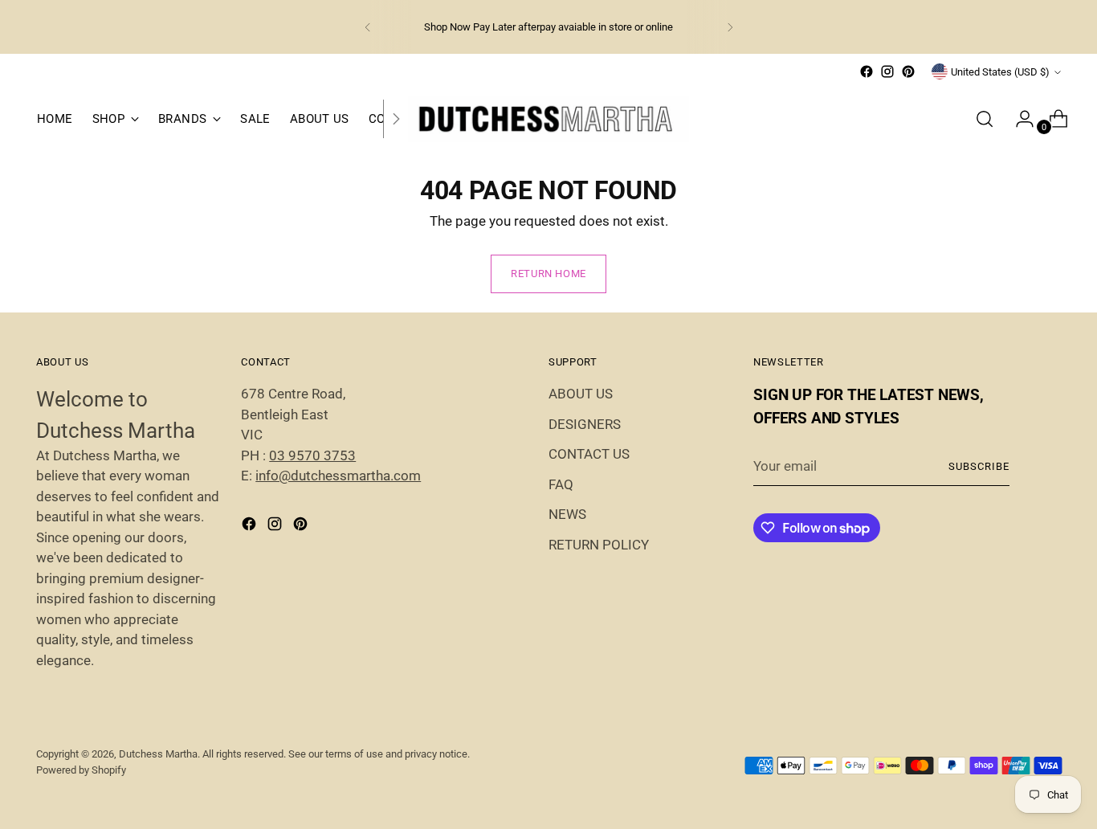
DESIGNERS (584, 424)
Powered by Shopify (81, 770)
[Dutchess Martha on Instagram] (887, 71)
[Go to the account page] (1018, 119)
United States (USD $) (1000, 72)
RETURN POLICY (598, 545)
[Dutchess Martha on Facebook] (866, 71)
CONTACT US (589, 454)
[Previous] (367, 27)
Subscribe (978, 466)
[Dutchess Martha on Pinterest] (908, 71)
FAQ (560, 484)
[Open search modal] (985, 119)
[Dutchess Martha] (548, 118)
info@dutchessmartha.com (338, 476)
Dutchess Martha (158, 754)
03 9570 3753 (312, 455)
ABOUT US (580, 394)
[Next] (730, 27)
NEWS (567, 514)
